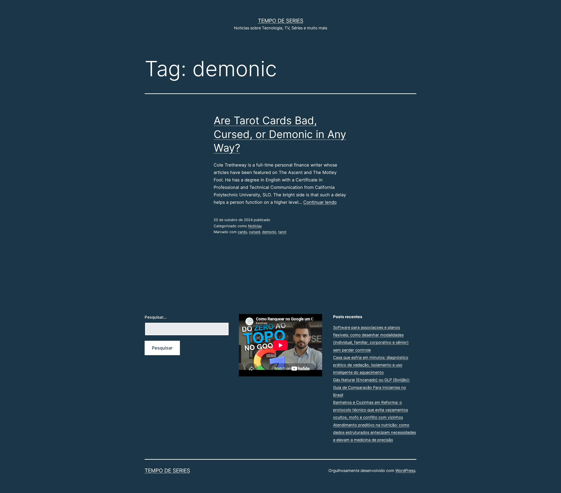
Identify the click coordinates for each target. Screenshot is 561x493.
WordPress (405, 470)
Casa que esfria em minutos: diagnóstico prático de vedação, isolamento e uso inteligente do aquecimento (370, 365)
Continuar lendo (320, 202)
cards (242, 232)
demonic (269, 232)
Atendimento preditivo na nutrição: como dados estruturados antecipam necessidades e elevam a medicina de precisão (374, 432)
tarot (282, 232)
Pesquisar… (156, 317)
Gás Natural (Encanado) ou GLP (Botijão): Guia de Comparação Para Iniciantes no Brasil (371, 387)
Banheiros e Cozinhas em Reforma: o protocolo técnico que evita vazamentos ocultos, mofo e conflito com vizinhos (370, 410)
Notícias (255, 226)
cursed (254, 232)
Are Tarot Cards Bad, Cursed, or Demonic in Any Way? (280, 134)
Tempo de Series (280, 21)
